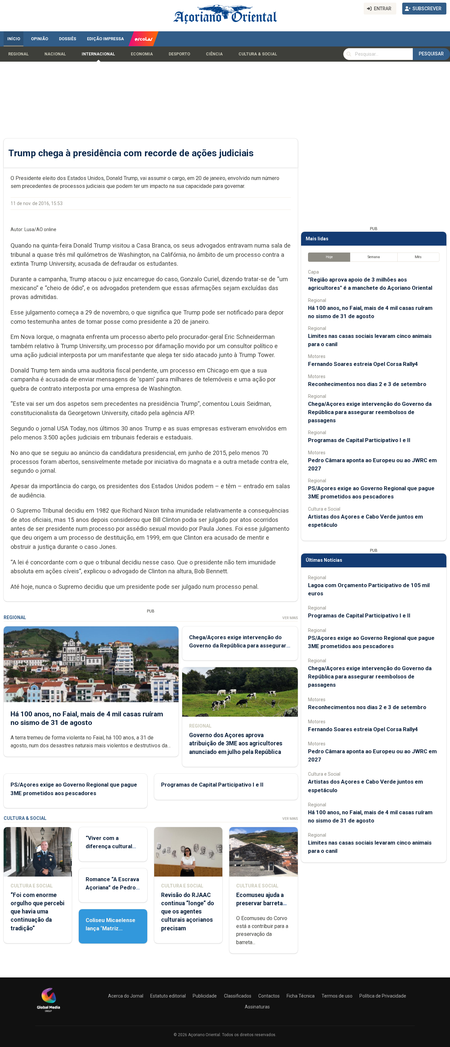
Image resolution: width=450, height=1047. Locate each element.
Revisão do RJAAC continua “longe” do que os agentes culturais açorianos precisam (187, 912)
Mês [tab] (418, 257)
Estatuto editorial (168, 996)
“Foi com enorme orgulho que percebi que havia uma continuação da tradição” (38, 912)
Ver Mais (290, 618)
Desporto (179, 54)
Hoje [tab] (329, 257)
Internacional (98, 54)
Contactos (269, 996)
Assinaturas (257, 1006)
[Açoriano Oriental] (48, 1012)
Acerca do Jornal (125, 996)
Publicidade (205, 996)
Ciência (214, 54)
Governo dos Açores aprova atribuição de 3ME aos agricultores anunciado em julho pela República (235, 743)
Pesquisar (431, 53)
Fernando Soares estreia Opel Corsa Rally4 (363, 364)
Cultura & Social (258, 54)
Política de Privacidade (382, 996)
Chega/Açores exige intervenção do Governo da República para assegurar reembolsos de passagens (237, 645)
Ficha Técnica (301, 996)
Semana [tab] (374, 257)
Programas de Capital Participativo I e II (212, 784)
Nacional (55, 54)
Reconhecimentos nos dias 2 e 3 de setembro (367, 384)
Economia (142, 54)
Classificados (237, 996)
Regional (18, 54)
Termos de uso (337, 996)
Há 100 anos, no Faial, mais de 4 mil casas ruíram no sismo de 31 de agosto (87, 718)
